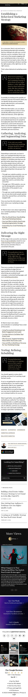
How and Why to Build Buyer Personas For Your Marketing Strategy (14, 344)
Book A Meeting (12, 447)
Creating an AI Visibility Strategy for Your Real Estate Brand (13, 516)
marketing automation (11, 277)
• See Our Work (14, 681)
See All (13, 677)
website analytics (6, 157)
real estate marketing (8, 436)
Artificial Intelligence (15, 466)
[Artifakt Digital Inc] (7, 3)
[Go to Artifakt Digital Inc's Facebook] (12, 635)
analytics (4, 429)
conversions (21, 429)
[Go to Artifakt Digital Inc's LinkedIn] (19, 635)
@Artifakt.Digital (18, 632)
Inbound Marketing (14, 468)
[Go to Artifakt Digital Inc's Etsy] (8, 635)
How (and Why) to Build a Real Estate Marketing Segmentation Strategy (13, 222)
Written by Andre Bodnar (10, 43)
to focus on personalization (14, 240)
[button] (18, 3)
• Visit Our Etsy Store (14, 686)
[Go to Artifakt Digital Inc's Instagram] (16, 635)
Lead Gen (14, 470)
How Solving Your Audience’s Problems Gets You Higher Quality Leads (12, 505)
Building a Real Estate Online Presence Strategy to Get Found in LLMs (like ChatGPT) (13, 493)
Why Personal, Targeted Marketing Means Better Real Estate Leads (13, 339)
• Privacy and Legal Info (14, 688)
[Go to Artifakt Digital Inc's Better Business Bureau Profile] (14, 638)
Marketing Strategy (14, 473)
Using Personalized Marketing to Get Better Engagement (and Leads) (13, 331)
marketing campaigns (8, 433)
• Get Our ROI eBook (14, 683)
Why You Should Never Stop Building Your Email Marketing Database (13, 218)
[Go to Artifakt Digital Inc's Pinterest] (23, 635)
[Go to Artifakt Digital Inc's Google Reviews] (4, 635)
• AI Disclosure (14, 690)
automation (12, 429)
